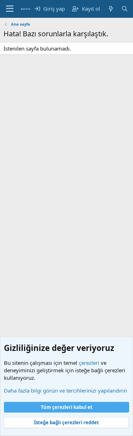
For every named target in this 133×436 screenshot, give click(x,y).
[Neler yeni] (110, 8)
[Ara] (125, 8)
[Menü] (9, 9)
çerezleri (89, 362)
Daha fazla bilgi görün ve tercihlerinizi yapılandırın (65, 390)
